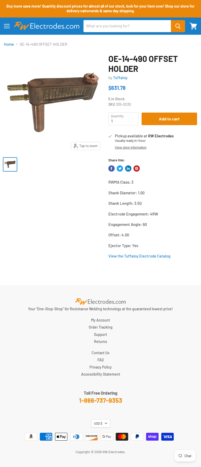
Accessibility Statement (100, 374)
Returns (100, 341)
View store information (131, 147)
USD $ (98, 423)
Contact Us (100, 353)
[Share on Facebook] (111, 168)
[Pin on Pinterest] (136, 168)
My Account (100, 320)
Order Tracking (101, 327)
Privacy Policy (101, 367)
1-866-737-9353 (100, 400)
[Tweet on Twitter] (120, 168)
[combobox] (127, 26)
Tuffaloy (120, 77)
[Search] (178, 26)
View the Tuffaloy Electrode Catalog (139, 256)
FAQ (100, 360)
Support (100, 334)
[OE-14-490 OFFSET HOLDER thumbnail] (10, 164)
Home (9, 44)
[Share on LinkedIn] (128, 168)
